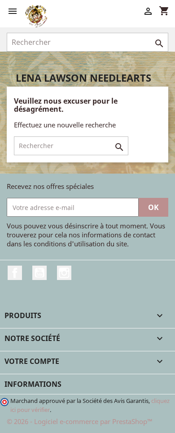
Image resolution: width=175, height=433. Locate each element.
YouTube (39, 273)
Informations (32, 384)
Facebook (15, 273)
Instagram (64, 273)
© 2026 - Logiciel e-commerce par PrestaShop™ (80, 421)
